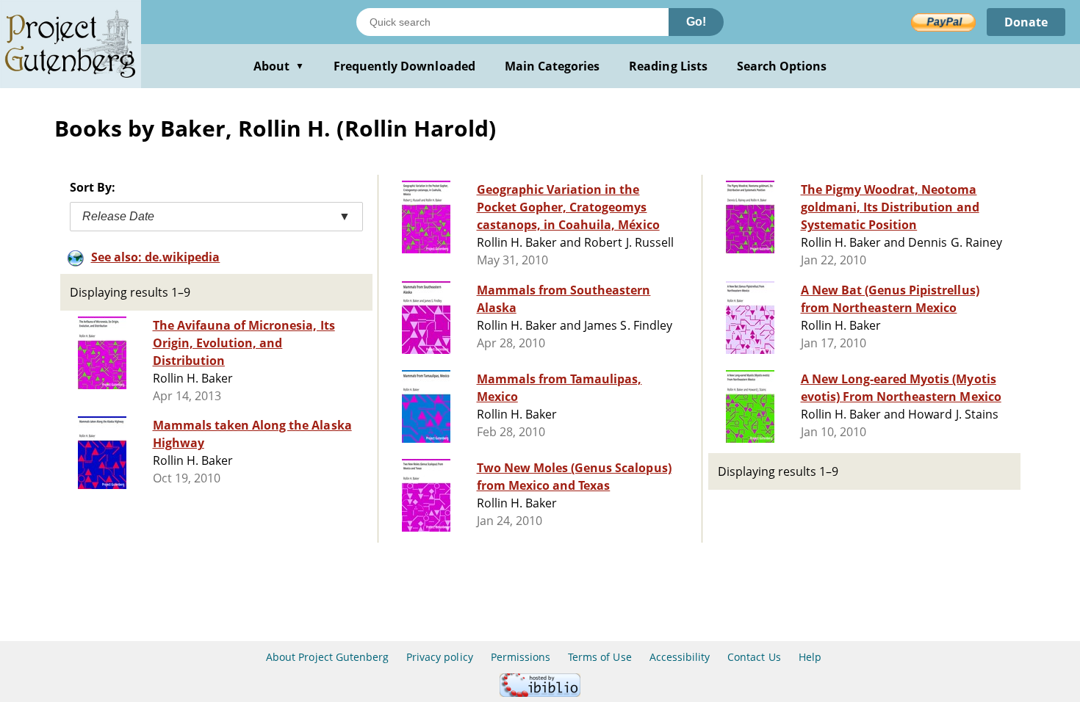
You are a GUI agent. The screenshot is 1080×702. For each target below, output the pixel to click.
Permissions (520, 657)
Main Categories (552, 66)
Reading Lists (668, 66)
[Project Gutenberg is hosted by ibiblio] (540, 693)
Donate (1026, 22)
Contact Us (753, 657)
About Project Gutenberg (327, 657)
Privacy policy (439, 657)
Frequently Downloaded (404, 66)
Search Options (782, 66)
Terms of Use (599, 657)
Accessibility (679, 657)
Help (810, 657)
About (278, 66)
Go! (696, 21)
